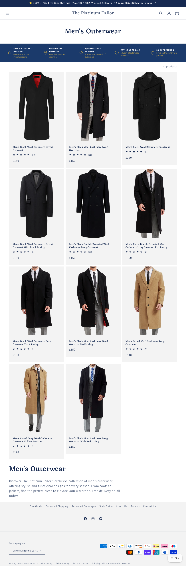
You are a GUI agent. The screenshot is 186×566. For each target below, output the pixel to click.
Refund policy (45, 563)
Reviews (135, 506)
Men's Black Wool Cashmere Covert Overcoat (33, 149)
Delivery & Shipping (57, 506)
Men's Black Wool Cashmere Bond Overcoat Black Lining (32, 343)
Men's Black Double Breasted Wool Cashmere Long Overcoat (89, 246)
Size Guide (36, 506)
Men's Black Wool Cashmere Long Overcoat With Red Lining (88, 440)
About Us (121, 506)
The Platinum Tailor (26, 563)
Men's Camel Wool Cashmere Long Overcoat (145, 343)
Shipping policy (99, 563)
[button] (8, 13)
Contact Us (149, 506)
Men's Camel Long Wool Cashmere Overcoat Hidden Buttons (32, 440)
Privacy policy (62, 563)
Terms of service (80, 563)
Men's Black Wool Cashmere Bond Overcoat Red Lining (88, 343)
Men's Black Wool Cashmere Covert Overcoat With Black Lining (33, 246)
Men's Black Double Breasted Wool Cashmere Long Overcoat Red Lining (147, 246)
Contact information (120, 563)
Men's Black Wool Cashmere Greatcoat (148, 147)
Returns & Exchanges (84, 506)
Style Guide (106, 506)
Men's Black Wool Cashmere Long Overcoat (88, 149)
